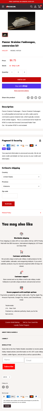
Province (5, 182)
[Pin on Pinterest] (32, 97)
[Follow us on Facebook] (3, 387)
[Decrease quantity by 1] (12, 72)
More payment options (21, 90)
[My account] (35, 6)
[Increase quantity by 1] (24, 72)
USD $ (5, 377)
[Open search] (31, 6)
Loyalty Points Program (21, 325)
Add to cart (22, 79)
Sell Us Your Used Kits (30, 322)
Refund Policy (6, 213)
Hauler (5, 50)
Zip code (5, 191)
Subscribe (8, 366)
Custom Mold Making (12, 322)
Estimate (8, 204)
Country (5, 172)
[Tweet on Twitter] (35, 97)
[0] (39, 6)
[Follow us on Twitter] (7, 387)
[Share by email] (39, 97)
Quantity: (5, 72)
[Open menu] (3, 6)
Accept (7, 406)
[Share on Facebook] (28, 97)
